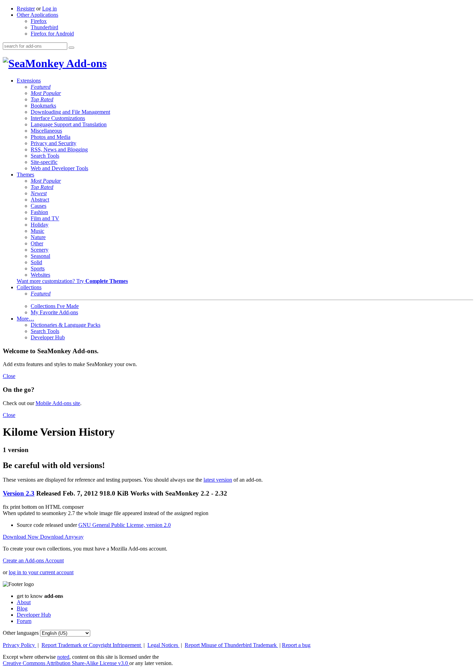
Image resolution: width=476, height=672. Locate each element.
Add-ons (85, 63)
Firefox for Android (52, 34)
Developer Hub (48, 337)
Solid (36, 262)
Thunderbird (44, 27)
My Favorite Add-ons (54, 312)
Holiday (39, 225)
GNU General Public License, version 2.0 (124, 525)
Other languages (21, 633)
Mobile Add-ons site (58, 403)
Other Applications (37, 15)
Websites (40, 275)
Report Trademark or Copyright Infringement (91, 645)
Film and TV (45, 218)
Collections (29, 287)
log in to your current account (41, 572)
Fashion (39, 212)
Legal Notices (163, 645)
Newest (39, 193)
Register (26, 8)
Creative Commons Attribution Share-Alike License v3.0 (66, 663)
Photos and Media (50, 137)
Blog (22, 608)
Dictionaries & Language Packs (65, 325)
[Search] (71, 48)
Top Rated (42, 99)
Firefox (39, 21)
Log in (49, 8)
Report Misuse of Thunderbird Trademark (231, 645)
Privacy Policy (19, 645)
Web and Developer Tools (59, 168)
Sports (38, 268)
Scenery (39, 250)
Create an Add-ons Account (33, 560)
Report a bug (296, 645)
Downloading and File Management (70, 112)
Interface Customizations (58, 118)
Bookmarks (43, 106)
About (24, 602)
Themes (25, 174)
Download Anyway (62, 537)
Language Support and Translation (69, 124)
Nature (38, 237)
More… (25, 319)
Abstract (40, 200)
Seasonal (40, 256)
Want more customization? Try (72, 281)
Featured (41, 87)
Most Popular (46, 93)
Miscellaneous (46, 131)
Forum (24, 621)
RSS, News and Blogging (59, 149)
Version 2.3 (18, 493)
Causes (38, 206)
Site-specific (44, 162)
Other (37, 243)
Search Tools (45, 156)
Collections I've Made (55, 306)
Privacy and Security (53, 143)
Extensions (29, 81)
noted (63, 657)
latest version (218, 480)
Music (37, 231)
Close (9, 376)
